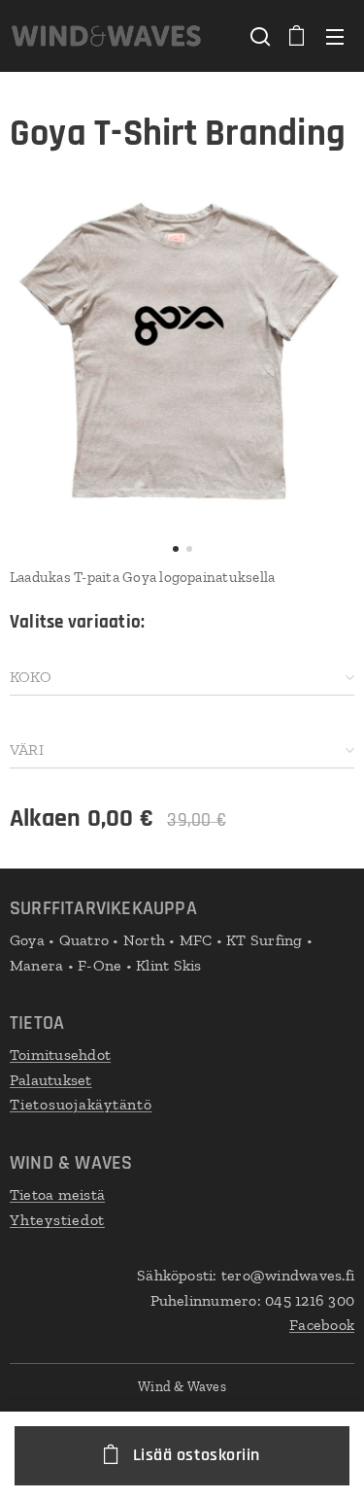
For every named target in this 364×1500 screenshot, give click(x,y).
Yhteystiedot (57, 1219)
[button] (258, 36)
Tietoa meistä (57, 1194)
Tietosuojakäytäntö (81, 1104)
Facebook (321, 1324)
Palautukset (51, 1080)
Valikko (334, 36)
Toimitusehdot (60, 1054)
